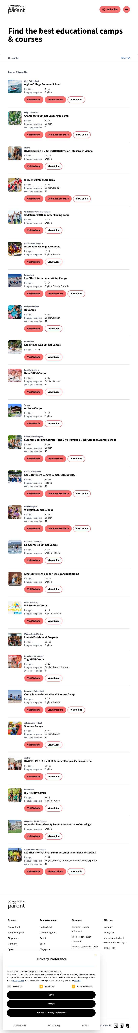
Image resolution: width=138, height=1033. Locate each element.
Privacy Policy (54, 1025)
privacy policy (18, 980)
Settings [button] (77, 980)
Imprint (85, 1025)
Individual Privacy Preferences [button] (51, 1012)
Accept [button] (51, 1003)
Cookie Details (20, 1025)
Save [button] (51, 995)
